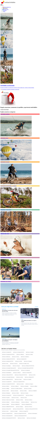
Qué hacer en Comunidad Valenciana (8, 377)
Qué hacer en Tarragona (28, 361)
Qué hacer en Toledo (19, 399)
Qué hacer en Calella (29, 354)
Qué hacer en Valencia (17, 372)
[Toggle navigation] (3, 5)
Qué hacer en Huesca (29, 395)
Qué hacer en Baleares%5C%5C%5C (28, 365)
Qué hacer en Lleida (18, 361)
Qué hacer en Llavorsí (13, 363)
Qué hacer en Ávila (32, 374)
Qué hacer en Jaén (24, 397)
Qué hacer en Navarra (28, 406)
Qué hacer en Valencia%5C (27, 372)
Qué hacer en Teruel (5, 390)
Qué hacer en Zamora (28, 399)
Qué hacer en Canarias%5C (6, 395)
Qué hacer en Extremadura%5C (7, 415)
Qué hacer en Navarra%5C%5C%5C (31, 408)
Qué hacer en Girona (15, 356)
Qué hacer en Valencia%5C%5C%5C (21, 374)
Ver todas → (37, 306)
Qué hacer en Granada (27, 388)
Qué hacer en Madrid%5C (15, 404)
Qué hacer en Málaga (5, 388)
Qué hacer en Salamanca (15, 402)
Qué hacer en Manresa (20, 354)
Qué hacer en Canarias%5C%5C (18, 395)
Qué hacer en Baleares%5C (29, 377)
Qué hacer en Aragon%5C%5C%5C (20, 413)
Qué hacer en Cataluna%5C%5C (18, 352)
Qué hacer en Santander (24, 386)
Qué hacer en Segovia (16, 365)
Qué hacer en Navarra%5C (6, 408)
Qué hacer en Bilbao (33, 386)
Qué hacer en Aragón (14, 411)
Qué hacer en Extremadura (32, 413)
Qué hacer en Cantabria (27, 379)
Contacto (4, 10)
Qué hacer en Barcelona (6, 356)
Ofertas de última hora (6, 7)
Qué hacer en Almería (5, 402)
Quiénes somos (5, 9)
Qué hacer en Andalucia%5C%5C (7, 361)
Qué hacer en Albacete (25, 402)
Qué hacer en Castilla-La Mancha (16, 388)
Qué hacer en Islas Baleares (6, 372)
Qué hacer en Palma (23, 390)
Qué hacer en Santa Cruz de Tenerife (8, 399)
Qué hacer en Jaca (34, 402)
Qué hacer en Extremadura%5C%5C (21, 415)
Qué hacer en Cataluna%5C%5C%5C (8, 354)
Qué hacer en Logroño (6, 397)
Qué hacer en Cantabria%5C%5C (19, 381)
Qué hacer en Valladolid (33, 390)
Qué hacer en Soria (5, 411)
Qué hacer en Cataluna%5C (6, 352)
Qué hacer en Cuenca (15, 397)
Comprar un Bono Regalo (4, 109)
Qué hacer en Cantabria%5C (7, 381)
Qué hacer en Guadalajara (6, 365)
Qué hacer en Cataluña (29, 352)
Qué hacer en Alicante (14, 390)
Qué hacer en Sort (5, 363)
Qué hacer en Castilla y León (24, 363)
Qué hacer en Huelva (5, 386)
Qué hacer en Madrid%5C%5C (27, 404)
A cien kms (5, 8)
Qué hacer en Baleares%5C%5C (7, 379)
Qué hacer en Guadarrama (25, 370)
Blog (3, 11)
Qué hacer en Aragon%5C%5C (7, 413)
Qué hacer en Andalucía (25, 356)
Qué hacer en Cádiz (19, 377)
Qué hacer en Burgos (19, 406)
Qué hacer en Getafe (18, 379)
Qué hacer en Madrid (5, 404)
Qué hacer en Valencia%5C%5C (7, 374)
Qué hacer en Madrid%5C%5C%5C (8, 406)
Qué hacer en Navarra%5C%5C (18, 408)
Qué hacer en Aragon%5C (23, 411)
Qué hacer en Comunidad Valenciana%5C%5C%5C (10, 370)
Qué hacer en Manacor (15, 386)
